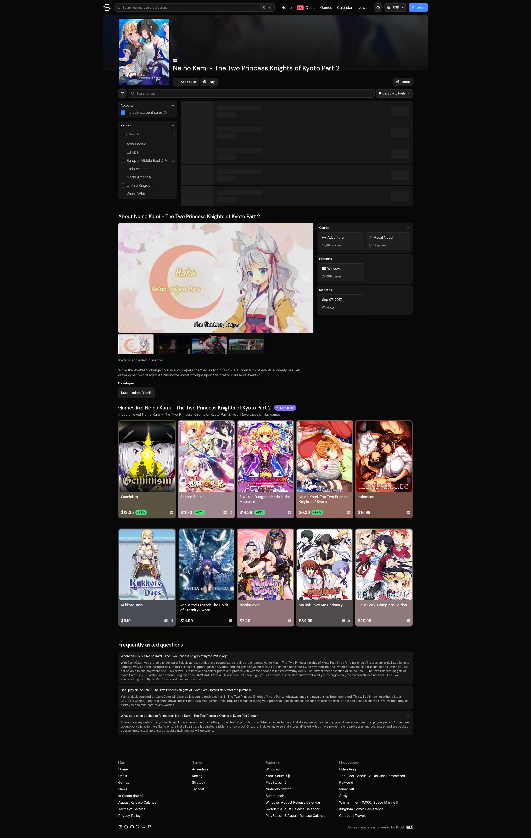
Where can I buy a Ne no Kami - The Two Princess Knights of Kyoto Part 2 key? (174, 656)
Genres (324, 227)
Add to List (188, 82)
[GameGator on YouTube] (132, 827)
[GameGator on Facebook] (126, 827)
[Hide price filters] (122, 93)
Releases (325, 290)
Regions (126, 125)
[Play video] (216, 278)
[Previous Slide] (126, 278)
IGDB (400, 827)
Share (405, 82)
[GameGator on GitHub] (149, 827)
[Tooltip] (165, 112)
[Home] (107, 7)
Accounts (127, 105)
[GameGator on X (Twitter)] (138, 827)
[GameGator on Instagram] (120, 827)
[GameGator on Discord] (378, 7)
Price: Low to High (392, 93)
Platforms (325, 258)
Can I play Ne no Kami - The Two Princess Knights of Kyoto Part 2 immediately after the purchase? (187, 690)
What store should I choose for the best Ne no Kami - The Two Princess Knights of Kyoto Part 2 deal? (189, 715)
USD (396, 7)
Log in (421, 7)
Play (211, 82)
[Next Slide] (306, 278)
